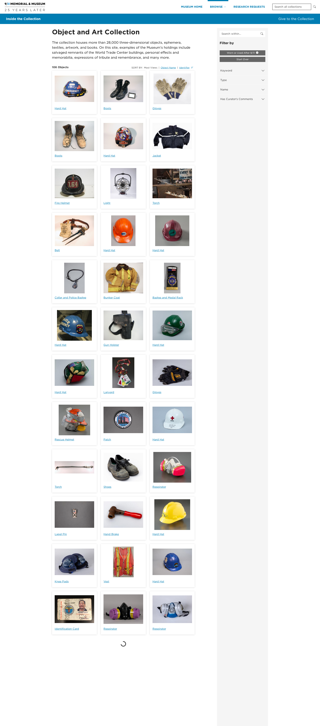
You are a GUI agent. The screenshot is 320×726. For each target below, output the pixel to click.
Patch (107, 439)
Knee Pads (62, 581)
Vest (106, 581)
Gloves (156, 108)
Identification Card (67, 628)
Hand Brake (111, 534)
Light (107, 203)
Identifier (184, 67)
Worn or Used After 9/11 (241, 52)
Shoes (107, 486)
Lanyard (109, 392)
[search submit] (261, 34)
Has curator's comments (236, 99)
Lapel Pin (61, 534)
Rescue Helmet (64, 439)
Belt (57, 250)
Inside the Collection (23, 19)
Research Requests (249, 6)
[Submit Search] (314, 7)
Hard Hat (60, 108)
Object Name (168, 67)
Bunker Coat (112, 297)
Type (223, 80)
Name (224, 89)
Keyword (226, 70)
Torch (156, 203)
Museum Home (191, 6)
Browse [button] (216, 6)
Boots (107, 108)
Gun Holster (111, 345)
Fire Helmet (62, 203)
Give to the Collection (296, 19)
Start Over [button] (242, 59)
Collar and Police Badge (70, 297)
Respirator (159, 486)
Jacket (156, 155)
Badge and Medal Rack (167, 297)
